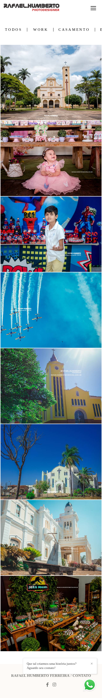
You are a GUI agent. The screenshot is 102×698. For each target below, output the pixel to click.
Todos (13, 30)
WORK (40, 30)
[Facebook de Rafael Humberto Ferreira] (47, 684)
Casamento (74, 30)
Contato (82, 676)
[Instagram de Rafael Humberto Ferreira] (54, 684)
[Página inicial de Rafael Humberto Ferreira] (31, 8)
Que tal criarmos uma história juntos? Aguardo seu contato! (51, 666)
